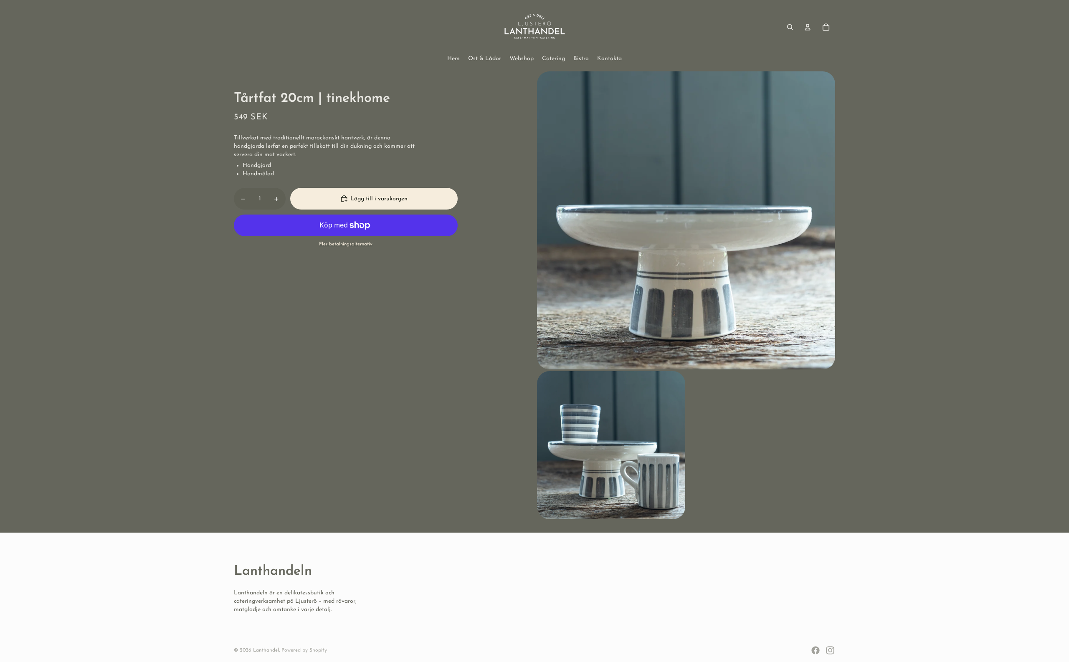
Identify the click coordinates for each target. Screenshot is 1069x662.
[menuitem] (453, 59)
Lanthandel (266, 650)
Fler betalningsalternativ (345, 244)
